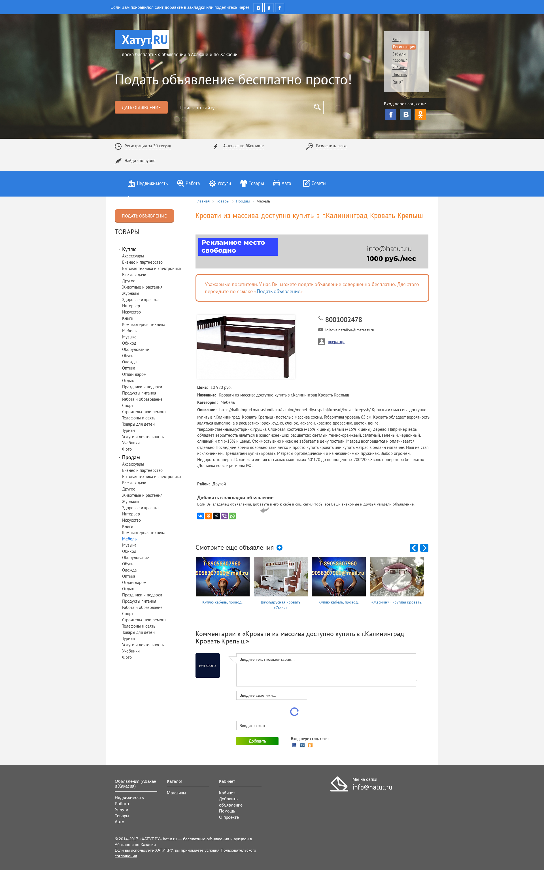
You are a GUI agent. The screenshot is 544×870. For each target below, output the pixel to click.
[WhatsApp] (232, 516)
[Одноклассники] (420, 114)
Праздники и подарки (142, 386)
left (414, 548)
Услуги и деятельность (143, 436)
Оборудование (135, 349)
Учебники (131, 442)
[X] (216, 516)
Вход (396, 40)
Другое (128, 280)
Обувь (127, 355)
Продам (131, 457)
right (424, 548)
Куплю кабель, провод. (222, 602)
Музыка (129, 337)
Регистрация (404, 47)
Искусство (131, 312)
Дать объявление (141, 107)
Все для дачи (134, 274)
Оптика (128, 368)
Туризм (128, 430)
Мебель (129, 330)
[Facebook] (390, 114)
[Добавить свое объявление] (280, 548)
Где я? (397, 82)
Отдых (128, 380)
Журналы (130, 293)
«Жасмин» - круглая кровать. (396, 602)
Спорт (127, 405)
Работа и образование (142, 399)
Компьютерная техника (143, 324)
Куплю (129, 249)
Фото (127, 449)
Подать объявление (144, 216)
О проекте (229, 817)
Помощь (399, 75)
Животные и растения (142, 287)
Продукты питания (139, 393)
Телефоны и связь (138, 418)
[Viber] (224, 516)
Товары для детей (138, 424)
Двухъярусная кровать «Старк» (281, 605)
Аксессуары (133, 256)
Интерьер (131, 305)
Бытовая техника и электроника (151, 268)
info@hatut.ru (372, 787)
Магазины (176, 792)
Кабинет (399, 68)
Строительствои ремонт (144, 411)
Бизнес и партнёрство (142, 262)
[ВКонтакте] (405, 114)
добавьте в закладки (185, 7)
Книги (127, 318)
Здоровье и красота (140, 299)
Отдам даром (134, 374)
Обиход (129, 343)
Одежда (129, 361)
